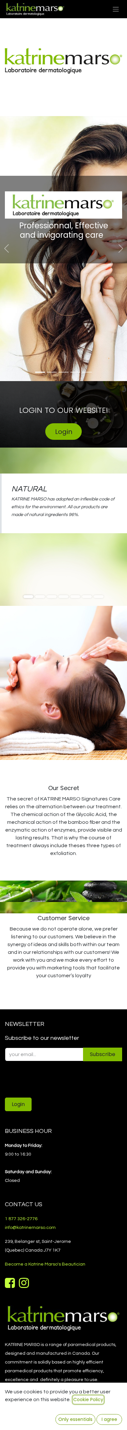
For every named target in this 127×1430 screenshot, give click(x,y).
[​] (10, 1285)
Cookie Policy (88, 1399)
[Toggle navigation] (115, 9)
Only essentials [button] (75, 1419)
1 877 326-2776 (21, 1219)
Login (63, 431)
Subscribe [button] (102, 1054)
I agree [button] (109, 1419)
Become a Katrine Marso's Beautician (45, 1264)
